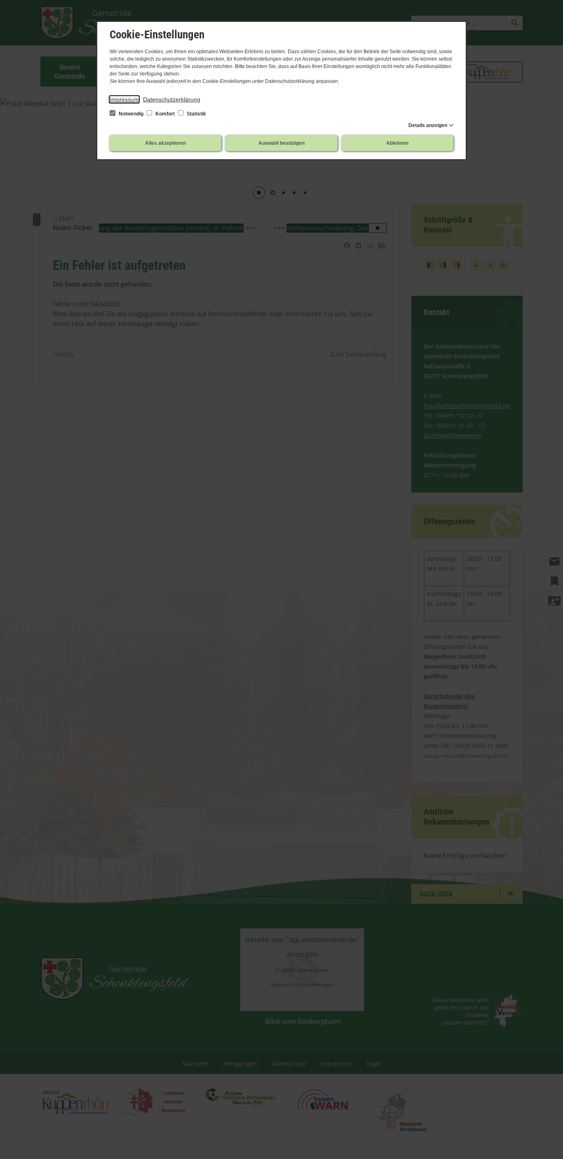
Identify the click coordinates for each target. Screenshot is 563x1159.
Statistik (195, 114)
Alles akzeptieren (165, 143)
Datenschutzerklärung (171, 99)
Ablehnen (397, 143)
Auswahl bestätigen (281, 143)
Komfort (165, 114)
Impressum (124, 99)
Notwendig (131, 114)
